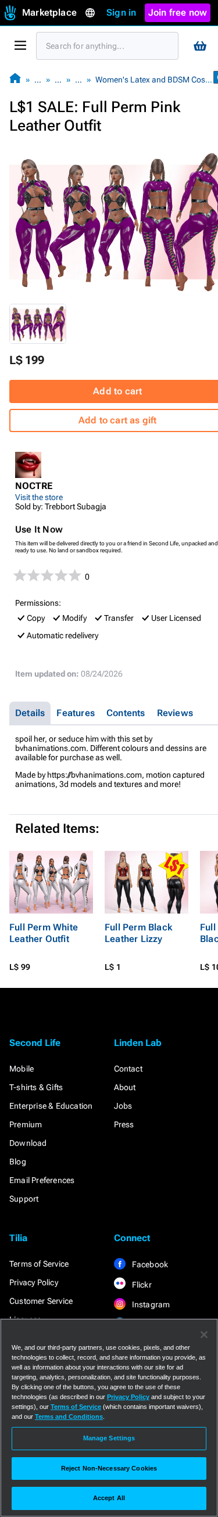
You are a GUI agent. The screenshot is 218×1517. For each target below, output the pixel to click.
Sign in (121, 12)
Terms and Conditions (69, 1416)
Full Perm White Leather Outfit (43, 933)
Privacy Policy (33, 1282)
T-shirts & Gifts (36, 1087)
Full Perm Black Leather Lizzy (138, 933)
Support (23, 1198)
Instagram (150, 1304)
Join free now (178, 12)
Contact (128, 1068)
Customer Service (41, 1301)
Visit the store (39, 497)
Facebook (149, 1264)
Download (28, 1143)
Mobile (21, 1068)
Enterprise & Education (50, 1105)
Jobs (123, 1105)
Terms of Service (39, 1263)
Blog (17, 1161)
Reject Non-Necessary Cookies (109, 1468)
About (125, 1087)
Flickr (141, 1284)
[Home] (15, 79)
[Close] (204, 1334)
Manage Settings (109, 1438)
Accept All (109, 1497)
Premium (25, 1124)
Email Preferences (41, 1180)
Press (124, 1124)
